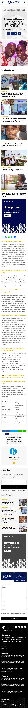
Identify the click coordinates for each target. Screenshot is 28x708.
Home (4, 9)
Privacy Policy (20, 490)
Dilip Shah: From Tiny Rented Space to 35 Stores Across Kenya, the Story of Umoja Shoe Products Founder (13, 120)
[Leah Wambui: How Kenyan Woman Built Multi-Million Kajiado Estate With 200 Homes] (14, 182)
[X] (12, 33)
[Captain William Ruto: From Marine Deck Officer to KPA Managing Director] (14, 132)
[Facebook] (8, 33)
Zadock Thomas (9, 29)
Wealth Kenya (4, 91)
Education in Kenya (6, 167)
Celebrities (4, 191)
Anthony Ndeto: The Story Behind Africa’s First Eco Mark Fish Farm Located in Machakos (12, 94)
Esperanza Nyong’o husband (13, 441)
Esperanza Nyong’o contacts (14, 437)
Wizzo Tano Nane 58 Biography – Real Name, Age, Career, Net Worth (7, 577)
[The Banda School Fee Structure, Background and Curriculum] (14, 158)
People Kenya (10, 9)
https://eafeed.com (14, 459)
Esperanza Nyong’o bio (16, 434)
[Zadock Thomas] (14, 451)
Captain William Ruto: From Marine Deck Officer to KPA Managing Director (12, 145)
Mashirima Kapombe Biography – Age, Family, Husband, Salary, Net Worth (20, 578)
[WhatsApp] (19, 33)
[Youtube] (25, 627)
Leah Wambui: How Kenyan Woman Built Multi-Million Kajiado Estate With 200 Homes (13, 194)
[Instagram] (14, 463)
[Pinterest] (15, 33)
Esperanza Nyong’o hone (13, 439)
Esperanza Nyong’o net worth (14, 443)
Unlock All (14, 487)
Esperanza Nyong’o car (14, 435)
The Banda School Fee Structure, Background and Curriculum (12, 170)
